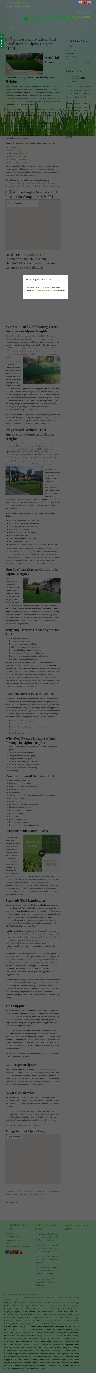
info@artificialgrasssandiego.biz (18, 7)
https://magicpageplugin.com (46, 290)
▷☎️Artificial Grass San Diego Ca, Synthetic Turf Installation (46, 17)
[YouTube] (89, 3)
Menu (11, 29)
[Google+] (82, 3)
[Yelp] (85, 3)
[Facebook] (78, 3)
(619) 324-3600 (20, 3)
